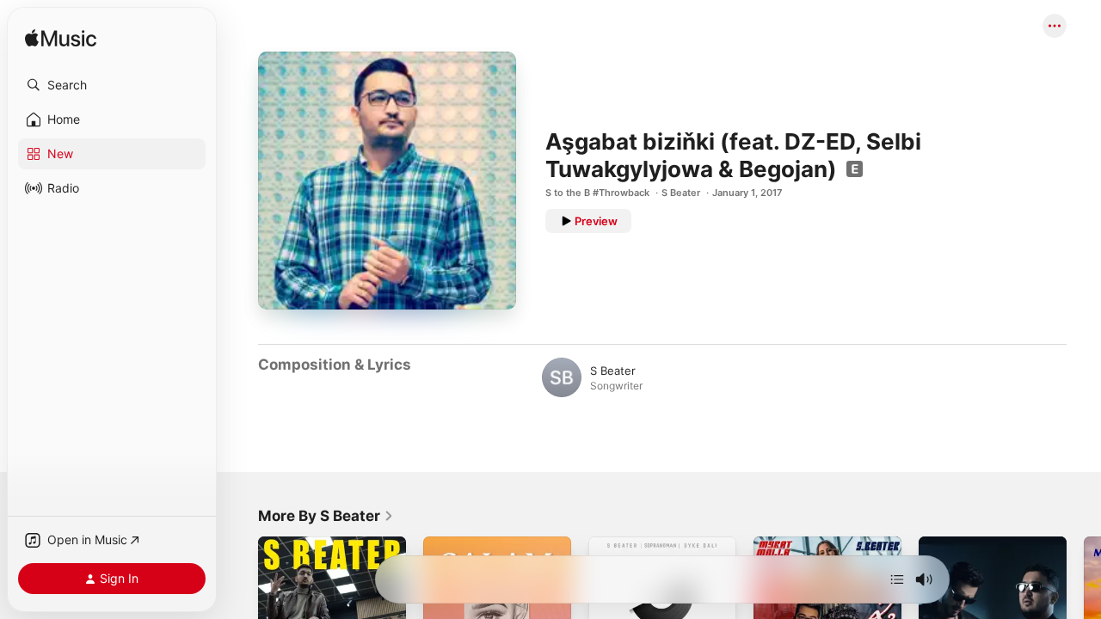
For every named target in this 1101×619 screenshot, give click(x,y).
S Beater (680, 193)
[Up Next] (897, 579)
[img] (60, 39)
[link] (326, 515)
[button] (112, 85)
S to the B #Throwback (597, 193)
